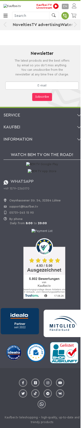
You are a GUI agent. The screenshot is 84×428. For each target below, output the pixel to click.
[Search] (54, 16)
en (65, 6)
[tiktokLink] (35, 393)
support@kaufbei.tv (23, 206)
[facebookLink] (23, 383)
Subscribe (42, 96)
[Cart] (74, 15)
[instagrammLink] (48, 383)
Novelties (22, 24)
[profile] (73, 6)
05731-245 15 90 (21, 212)
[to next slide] (74, 24)
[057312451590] (65, 15)
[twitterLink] (23, 393)
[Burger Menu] (6, 16)
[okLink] (35, 383)
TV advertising (46, 24)
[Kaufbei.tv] (13, 6)
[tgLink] (48, 393)
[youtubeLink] (60, 383)
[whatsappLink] (42, 404)
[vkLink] (60, 393)
